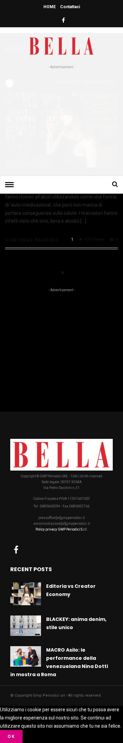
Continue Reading (32, 239)
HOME (49, 6)
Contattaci (70, 6)
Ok (11, 736)
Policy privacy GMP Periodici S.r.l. (61, 529)
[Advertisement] (61, 121)
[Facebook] (16, 549)
